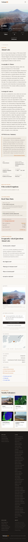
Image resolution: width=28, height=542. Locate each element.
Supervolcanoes (18, 439)
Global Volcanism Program (19, 155)
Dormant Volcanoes (19, 451)
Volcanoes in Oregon (19, 488)
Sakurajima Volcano (19, 495)
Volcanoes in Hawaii (19, 496)
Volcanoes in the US (19, 487)
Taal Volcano (17, 476)
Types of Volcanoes (19, 436)
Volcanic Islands (18, 474)
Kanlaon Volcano (18, 482)
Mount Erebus (18, 514)
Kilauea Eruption (4, 530)
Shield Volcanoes (18, 444)
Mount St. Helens (18, 463)
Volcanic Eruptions (5, 528)
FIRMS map (23, 229)
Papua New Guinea (6, 23)
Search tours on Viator (14, 322)
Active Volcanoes (4, 439)
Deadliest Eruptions (19, 507)
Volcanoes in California (19, 501)
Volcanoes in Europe (19, 509)
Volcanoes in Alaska (19, 500)
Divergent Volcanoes (19, 452)
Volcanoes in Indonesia (19, 465)
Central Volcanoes (18, 454)
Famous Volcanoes (5, 441)
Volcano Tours (4, 523)
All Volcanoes (5, 44)
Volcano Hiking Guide (5, 527)
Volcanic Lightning (18, 473)
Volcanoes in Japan (19, 493)
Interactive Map (4, 438)
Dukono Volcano (18, 471)
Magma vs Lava (18, 484)
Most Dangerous (4, 522)
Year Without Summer (19, 479)
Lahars (16, 470)
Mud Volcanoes (18, 455)
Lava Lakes (17, 506)
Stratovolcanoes (18, 443)
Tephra (16, 517)
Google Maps (7, 380)
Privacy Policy (18, 530)
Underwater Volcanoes (19, 458)
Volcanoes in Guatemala (20, 512)
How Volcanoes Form (19, 438)
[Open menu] (25, 2)
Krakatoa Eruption (18, 468)
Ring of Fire (17, 441)
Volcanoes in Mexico (19, 511)
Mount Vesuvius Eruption (20, 492)
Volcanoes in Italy (18, 466)
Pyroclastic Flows (18, 447)
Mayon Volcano (18, 462)
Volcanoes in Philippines (20, 498)
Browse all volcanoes (8, 373)
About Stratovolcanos (9, 369)
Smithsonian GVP (8, 376)
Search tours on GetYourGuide (14, 325)
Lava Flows (17, 485)
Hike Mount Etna (4, 525)
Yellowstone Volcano (19, 457)
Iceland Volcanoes (18, 481)
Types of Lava (17, 504)
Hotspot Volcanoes (19, 460)
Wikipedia (6, 378)
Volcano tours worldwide (9, 371)
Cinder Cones (17, 446)
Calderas (17, 449)
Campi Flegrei (18, 477)
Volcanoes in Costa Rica (20, 503)
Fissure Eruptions (18, 515)
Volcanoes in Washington (20, 490)
